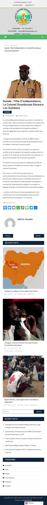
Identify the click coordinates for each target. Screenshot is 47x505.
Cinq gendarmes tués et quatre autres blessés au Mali (9, 236)
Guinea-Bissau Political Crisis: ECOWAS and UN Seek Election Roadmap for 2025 (23, 433)
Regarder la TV (29, 5)
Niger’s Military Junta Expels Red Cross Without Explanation (21, 401)
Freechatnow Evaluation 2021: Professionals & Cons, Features (23, 451)
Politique (8, 482)
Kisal (6, 469)
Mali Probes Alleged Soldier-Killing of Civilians (20, 445)
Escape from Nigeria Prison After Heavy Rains (21, 291)
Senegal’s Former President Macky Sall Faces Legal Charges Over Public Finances (22, 426)
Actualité (7, 112)
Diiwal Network (27, 500)
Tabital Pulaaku (23, 116)
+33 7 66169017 (27, 28)
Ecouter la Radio (18, 5)
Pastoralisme (9, 478)
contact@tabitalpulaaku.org (27, 31)
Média (7, 474)
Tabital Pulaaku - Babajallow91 (26, 294)
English (31, 503)
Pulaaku (8, 486)
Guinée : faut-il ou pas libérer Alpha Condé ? (40, 236)
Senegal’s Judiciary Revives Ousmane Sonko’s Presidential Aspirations (21, 344)
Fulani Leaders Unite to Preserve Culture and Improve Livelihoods (23, 440)
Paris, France (26, 34)
